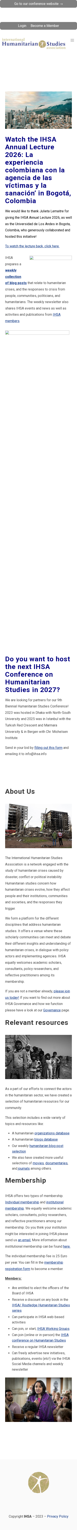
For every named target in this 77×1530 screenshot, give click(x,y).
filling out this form (48, 748)
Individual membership (22, 1202)
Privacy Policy (57, 1516)
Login (22, 26)
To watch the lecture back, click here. (32, 246)
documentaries (56, 1163)
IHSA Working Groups (53, 1329)
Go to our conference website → (38, 4)
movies (38, 1163)
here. (66, 1246)
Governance (52, 1010)
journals (23, 1168)
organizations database (52, 1133)
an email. (24, 1240)
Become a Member (45, 26)
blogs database (46, 1139)
